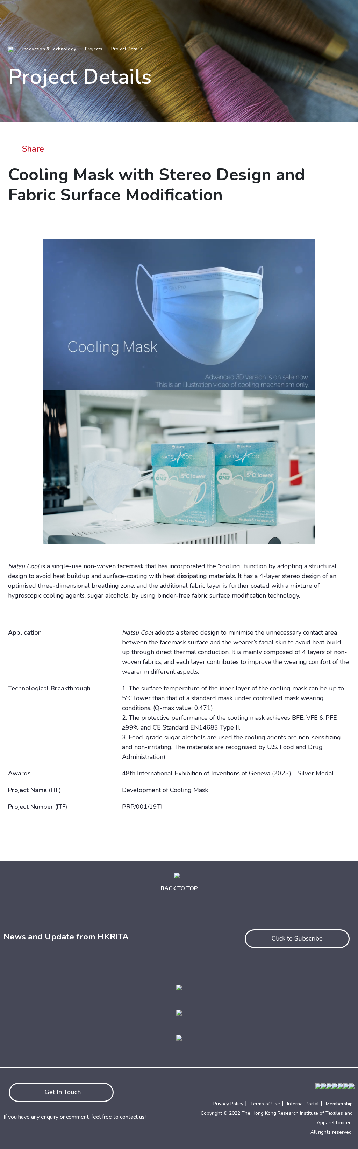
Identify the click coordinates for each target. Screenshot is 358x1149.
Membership (339, 1103)
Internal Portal (303, 1103)
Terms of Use (265, 1103)
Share (33, 148)
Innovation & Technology (49, 49)
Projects (93, 49)
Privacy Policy (228, 1103)
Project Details (127, 49)
